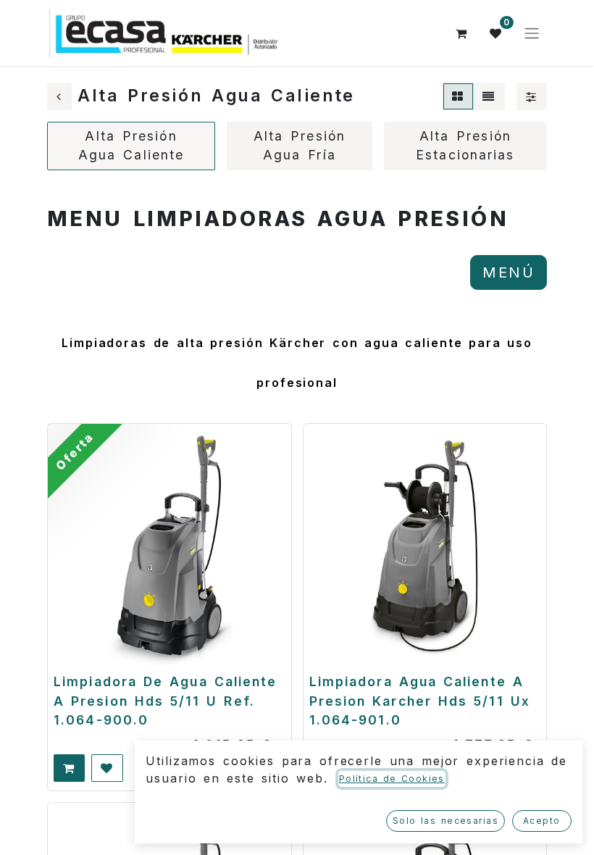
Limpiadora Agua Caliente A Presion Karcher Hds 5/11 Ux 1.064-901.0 (419, 700)
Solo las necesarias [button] (445, 820)
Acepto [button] (542, 820)
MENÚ (508, 272)
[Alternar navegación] (531, 33)
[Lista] (489, 96)
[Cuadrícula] (458, 96)
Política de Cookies (392, 778)
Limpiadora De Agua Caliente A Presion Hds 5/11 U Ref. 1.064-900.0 (165, 700)
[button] (69, 768)
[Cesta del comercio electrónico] (461, 33)
